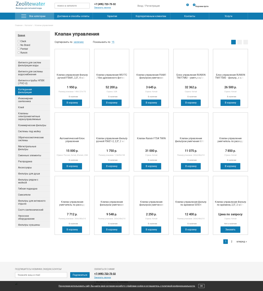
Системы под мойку (29, 131)
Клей (21, 107)
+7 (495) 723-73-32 (105, 4)
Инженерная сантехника (25, 100)
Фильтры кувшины (29, 224)
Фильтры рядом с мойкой (28, 181)
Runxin (23, 52)
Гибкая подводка (27, 188)
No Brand (25, 45)
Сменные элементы (29, 155)
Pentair (24, 48)
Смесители (24, 194)
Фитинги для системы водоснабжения (30, 73)
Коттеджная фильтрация (25, 91)
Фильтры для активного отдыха (32, 202)
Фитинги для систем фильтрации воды (29, 64)
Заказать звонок (102, 7)
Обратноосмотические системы (31, 139)
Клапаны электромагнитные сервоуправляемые (29, 116)
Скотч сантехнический (30, 209)
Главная (19, 25)
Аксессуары (25, 167)
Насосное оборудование (26, 217)
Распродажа (25, 161)
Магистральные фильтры (27, 148)
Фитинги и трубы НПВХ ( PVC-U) (31, 82)
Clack (23, 41)
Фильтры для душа (29, 173)
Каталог (29, 25)
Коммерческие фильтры (32, 125)
